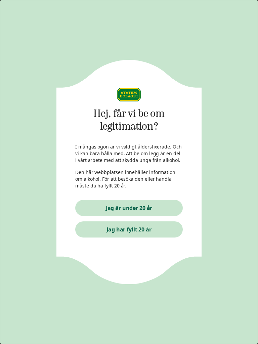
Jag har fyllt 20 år (129, 229)
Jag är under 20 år (129, 208)
